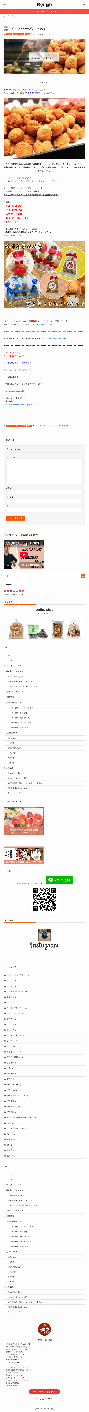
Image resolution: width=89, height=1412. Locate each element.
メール (9, 497)
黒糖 (10, 1156)
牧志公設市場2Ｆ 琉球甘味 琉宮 (21, 1117)
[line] (46, 1399)
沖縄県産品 (13, 1107)
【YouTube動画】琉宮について (19, 718)
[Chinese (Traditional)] (8, 591)
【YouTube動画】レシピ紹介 (18, 713)
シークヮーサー (15, 1013)
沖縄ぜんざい (14, 1090)
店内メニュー (12, 738)
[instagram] (43, 1399)
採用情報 (11, 758)
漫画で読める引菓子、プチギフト (20, 681)
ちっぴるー (12, 743)
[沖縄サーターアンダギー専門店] (44, 4)
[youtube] (49, 1399)
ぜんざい (12, 1019)
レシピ (11, 1046)
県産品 (11, 1134)
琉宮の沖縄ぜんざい (15, 748)
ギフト (45, 426)
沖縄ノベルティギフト (15, 692)
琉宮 (10, 1123)
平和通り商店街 (15, 1057)
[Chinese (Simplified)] (5, 591)
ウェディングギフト (17, 991)
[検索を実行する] (83, 576)
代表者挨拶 (12, 753)
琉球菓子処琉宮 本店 (17, 1128)
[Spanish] (23, 591)
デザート (12, 1024)
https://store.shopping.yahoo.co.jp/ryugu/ (18, 405)
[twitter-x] (40, 1399)
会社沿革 (11, 763)
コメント (10, 457)
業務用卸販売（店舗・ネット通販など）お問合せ (25, 783)
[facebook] (37, 1399)
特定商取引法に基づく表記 (17, 788)
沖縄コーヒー (14, 1085)
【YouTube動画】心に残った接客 (20, 723)
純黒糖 (11, 1139)
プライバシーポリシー (16, 793)
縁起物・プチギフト (14, 671)
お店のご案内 (11, 733)
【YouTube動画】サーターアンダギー (21, 708)
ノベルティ (53, 426)
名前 (9, 488)
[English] (11, 591)
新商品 (11, 1079)
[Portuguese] (20, 591)
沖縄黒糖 (10, 697)
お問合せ (10, 768)
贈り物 (11, 1145)
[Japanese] (14, 591)
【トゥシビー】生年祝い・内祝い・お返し (23, 686)
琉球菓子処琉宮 (63, 426)
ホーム (9, 655)
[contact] (52, 1399)
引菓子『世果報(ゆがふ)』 (17, 677)
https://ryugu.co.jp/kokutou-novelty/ (41, 324)
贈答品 (11, 1150)
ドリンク (12, 1030)
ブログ (27, 34)
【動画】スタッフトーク (18, 975)
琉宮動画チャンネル (14, 703)
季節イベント (14, 1052)
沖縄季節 (12, 1101)
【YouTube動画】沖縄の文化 (18, 728)
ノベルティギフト (18, 34)
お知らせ (12, 997)
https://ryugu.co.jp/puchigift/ (14, 391)
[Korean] (17, 591)
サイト (8, 506)
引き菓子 (12, 1063)
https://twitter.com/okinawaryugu (54, 338)
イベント (8, 34)
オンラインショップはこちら (44, 1392)
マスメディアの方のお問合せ (18, 778)
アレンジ (12, 981)
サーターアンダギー (14, 666)
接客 (10, 1068)
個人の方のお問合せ (15, 773)
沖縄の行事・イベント (18, 1096)
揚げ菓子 (12, 1074)
